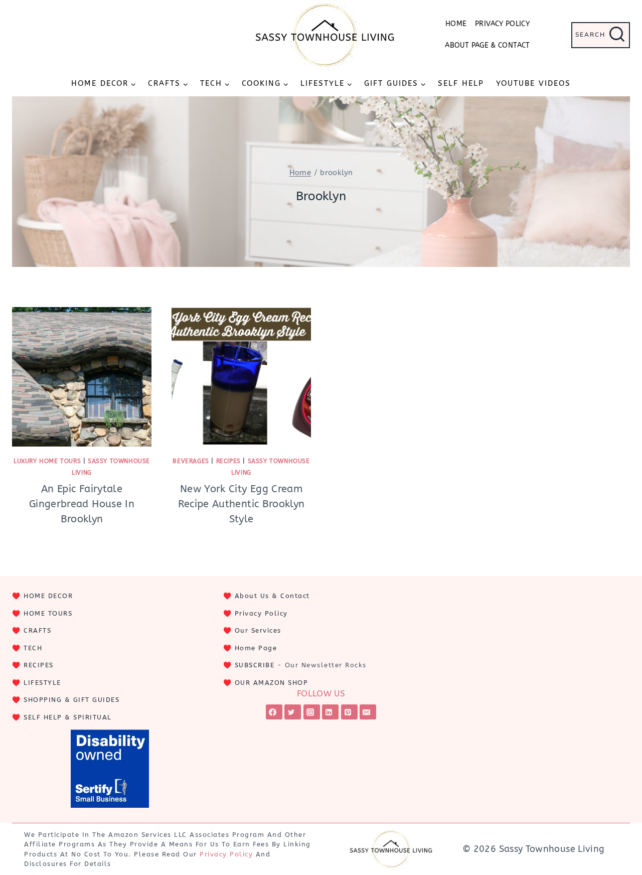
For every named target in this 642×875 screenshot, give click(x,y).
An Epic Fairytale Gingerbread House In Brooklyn (81, 504)
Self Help (461, 83)
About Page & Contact (487, 45)
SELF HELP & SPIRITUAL (68, 717)
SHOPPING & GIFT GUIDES (71, 699)
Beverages (191, 461)
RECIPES (39, 665)
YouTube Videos (533, 83)
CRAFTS (37, 630)
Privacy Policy (502, 24)
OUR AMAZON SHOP (271, 682)
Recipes (228, 461)
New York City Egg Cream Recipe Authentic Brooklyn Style (241, 504)
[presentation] (81, 377)
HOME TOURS (48, 613)
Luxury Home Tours (47, 461)
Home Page (256, 648)
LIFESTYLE (42, 682)
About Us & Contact (272, 596)
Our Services (258, 630)
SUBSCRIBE (255, 665)
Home (455, 24)
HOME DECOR (48, 596)
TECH (33, 648)
